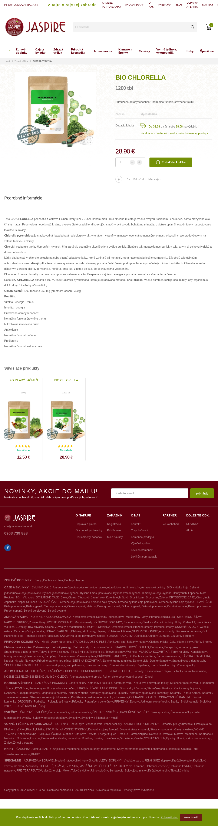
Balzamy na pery (137, 641)
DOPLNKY (62, 724)
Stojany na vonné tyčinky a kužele (171, 729)
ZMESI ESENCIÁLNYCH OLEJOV (46, 676)
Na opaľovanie (75, 665)
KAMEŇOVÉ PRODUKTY (51, 682)
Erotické (123, 734)
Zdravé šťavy (37, 622)
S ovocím (152, 597)
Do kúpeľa (156, 647)
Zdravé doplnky (21, 51)
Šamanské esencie (168, 656)
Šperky (175, 701)
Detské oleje (140, 660)
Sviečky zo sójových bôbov (50, 717)
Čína (199, 597)
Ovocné (35, 738)
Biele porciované (14, 606)
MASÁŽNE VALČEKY (93, 766)
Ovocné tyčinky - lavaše (29, 631)
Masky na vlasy (14, 656)
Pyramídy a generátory (99, 701)
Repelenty (143, 665)
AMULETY (101, 760)
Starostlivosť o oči (102, 647)
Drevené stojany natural (134, 729)
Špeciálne (207, 51)
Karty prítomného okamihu (133, 748)
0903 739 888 (16, 533)
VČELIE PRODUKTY (60, 622)
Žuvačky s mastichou (68, 626)
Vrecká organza (133, 760)
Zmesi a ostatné (23, 742)
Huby (178, 622)
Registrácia (114, 524)
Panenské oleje (13, 635)
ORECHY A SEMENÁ (96, 626)
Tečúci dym (77, 724)
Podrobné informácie (23, 198)
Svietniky (74, 717)
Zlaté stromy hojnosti (187, 688)
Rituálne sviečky (80, 712)
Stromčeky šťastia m (133, 688)
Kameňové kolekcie (100, 682)
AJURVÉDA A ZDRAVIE (39, 760)
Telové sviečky (80, 770)
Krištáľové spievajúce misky (151, 682)
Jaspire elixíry (77, 682)
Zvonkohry (31, 766)
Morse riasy (133, 616)
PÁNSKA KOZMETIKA (196, 656)
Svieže (97, 738)
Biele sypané (34, 606)
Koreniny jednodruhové (110, 616)
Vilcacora (28, 597)
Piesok (30, 729)
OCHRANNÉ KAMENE (143, 697)
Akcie (189, 530)
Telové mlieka (79, 651)
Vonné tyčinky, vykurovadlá (166, 51)
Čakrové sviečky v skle (185, 712)
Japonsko (10, 602)
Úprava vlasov (66, 656)
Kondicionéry (199, 651)
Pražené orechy (143, 626)
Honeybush (180, 593)
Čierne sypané (76, 606)
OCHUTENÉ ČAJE (47, 597)
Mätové (123, 597)
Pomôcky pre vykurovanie (177, 724)
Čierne (72, 597)
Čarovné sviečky (58, 712)
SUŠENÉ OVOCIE (186, 626)
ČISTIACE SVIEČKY (105, 712)
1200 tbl (66, 392)
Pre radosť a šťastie (53, 738)
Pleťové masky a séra (18, 647)
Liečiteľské (173, 748)
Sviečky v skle (160, 712)
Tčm (18, 597)
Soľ (173, 616)
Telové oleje (96, 651)
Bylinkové (44, 734)
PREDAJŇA (164, 4)
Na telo (19, 660)
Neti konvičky (84, 760)
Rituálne (87, 738)
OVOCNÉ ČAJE (49, 602)
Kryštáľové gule (182, 760)
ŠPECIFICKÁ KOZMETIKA (21, 665)
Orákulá (186, 748)
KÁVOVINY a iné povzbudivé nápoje (82, 635)
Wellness (132, 651)
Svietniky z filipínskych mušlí (99, 717)
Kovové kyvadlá (39, 688)
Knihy (190, 51)
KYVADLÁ (21, 688)
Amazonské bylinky (153, 587)
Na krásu (9, 738)
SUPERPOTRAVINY (42, 61)
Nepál (21, 602)
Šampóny (50, 656)
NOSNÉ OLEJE (14, 676)
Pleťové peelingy (61, 647)
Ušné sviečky (99, 770)
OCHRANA (125, 766)
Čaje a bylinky (40, 51)
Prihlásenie (114, 530)
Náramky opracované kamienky (149, 692)
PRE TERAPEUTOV (29, 770)
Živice (8, 742)
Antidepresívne (27, 734)
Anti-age (120, 641)
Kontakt (136, 524)
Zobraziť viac (169, 817)
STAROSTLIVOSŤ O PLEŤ (89, 641)
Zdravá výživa (58, 51)
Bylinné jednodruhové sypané (60, 593)
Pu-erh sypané (13, 610)
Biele (64, 597)
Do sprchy (170, 647)
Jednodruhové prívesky (154, 701)
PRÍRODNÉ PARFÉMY (111, 656)
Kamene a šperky (125, 51)
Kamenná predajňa (142, 537)
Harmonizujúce (138, 734)
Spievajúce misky (136, 770)
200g (23, 392)
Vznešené (126, 738)
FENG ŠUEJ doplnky (158, 760)
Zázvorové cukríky (182, 635)
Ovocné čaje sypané (104, 602)
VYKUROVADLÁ (154, 738)
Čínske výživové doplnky (158, 622)
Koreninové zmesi (84, 616)
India (207, 597)
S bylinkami (137, 597)
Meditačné (191, 734)
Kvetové (167, 734)
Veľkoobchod (171, 524)
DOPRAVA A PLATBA (192, 4)
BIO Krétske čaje (177, 587)
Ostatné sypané (177, 606)
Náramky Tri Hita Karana (185, 692)
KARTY (47, 748)
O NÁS (151, 4)
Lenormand (158, 748)
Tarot (195, 748)
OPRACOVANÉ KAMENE (175, 697)
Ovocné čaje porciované (75, 602)
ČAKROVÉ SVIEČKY (33, 712)
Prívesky (77, 701)
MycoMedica (149, 114)
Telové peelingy (115, 651)
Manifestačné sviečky (17, 717)
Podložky (40, 701)
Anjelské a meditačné (66, 748)
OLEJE (206, 631)
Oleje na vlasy (34, 656)
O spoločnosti (139, 530)
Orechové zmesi (122, 626)
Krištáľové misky (158, 770)
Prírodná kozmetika (78, 51)
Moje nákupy (115, 537)
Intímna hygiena (188, 647)
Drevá (180, 738)
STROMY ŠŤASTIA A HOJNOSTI (97, 688)
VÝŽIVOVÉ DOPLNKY (108, 622)
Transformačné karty (17, 754)
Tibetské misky (180, 770)
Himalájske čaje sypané (156, 593)
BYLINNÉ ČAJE (42, 587)
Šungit (10, 688)
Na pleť (8, 660)
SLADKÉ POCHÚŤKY (120, 635)
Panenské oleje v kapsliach (42, 635)
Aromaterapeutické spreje (85, 676)
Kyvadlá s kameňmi (63, 688)
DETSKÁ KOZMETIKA (87, 660)
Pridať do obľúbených (145, 179)
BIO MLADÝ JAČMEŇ (23, 380)
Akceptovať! (191, 817)
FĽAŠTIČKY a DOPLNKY (62, 671)
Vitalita (36, 748)
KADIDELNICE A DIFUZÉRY (141, 724)
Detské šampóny (160, 660)
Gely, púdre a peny (181, 641)
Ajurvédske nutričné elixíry (123, 587)
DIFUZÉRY (38, 671)
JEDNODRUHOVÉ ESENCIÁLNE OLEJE (105, 671)
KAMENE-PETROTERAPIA (111, 4)
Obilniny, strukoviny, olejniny (88, 631)
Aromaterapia (103, 51)
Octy (145, 616)
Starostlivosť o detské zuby (189, 660)
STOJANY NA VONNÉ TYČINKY (66, 729)
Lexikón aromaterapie (144, 556)
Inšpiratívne (108, 748)
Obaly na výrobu (61, 641)
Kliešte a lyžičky (14, 729)
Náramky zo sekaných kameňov (50, 697)
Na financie (206, 734)
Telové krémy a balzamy (54, 651)
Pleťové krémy (203, 641)
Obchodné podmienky (89, 530)
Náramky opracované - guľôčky (109, 692)
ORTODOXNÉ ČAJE (182, 597)
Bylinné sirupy (132, 622)
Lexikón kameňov (142, 550)
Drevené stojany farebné (103, 729)
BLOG (178, 4)
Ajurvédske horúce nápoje (90, 587)
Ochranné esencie (157, 766)
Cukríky (153, 635)
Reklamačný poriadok (89, 537)
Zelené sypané (57, 610)
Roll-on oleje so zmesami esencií (123, 676)
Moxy (66, 770)
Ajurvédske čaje (63, 587)
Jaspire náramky (30, 692)
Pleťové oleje (41, 647)
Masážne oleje (52, 770)
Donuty (134, 701)
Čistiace (68, 734)
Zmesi (149, 676)
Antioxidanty (166, 631)
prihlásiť (202, 493)
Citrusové (83, 597)
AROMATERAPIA (134, 4)
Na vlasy (30, 660)
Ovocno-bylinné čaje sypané (176, 602)
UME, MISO (184, 616)
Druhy (38, 580)
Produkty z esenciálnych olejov (152, 671)
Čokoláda (141, 635)
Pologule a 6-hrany (59, 701)
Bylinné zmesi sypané (127, 593)
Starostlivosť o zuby (163, 665)
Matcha (91, 606)
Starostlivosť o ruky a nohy (21, 651)
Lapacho (193, 593)
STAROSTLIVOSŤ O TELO (132, 647)
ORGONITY (25, 701)
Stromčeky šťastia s (159, 688)
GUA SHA (72, 766)
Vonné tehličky (113, 724)
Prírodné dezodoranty (122, 665)
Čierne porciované (55, 606)
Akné (111, 641)
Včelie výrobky (186, 665)
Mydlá (45, 641)
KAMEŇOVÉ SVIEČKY (134, 712)
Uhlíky (40, 729)
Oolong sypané (131, 606)
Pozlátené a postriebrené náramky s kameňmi (99, 697)
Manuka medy (83, 622)
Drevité (92, 734)
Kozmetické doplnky (52, 665)
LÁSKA (112, 766)
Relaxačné (73, 738)
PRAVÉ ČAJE (204, 602)
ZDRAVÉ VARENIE (58, 631)
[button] (10, 51)
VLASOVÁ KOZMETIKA (154, 651)
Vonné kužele (94, 724)
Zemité (138, 738)
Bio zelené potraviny (188, 631)
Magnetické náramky (54, 692)
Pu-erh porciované (199, 606)
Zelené (163, 597)
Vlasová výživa (86, 656)
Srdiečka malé (189, 701)
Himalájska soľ (203, 724)
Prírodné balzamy (96, 665)
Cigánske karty (90, 748)
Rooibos (9, 597)
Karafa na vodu (122, 682)
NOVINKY (207, 4)
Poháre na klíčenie (119, 631)
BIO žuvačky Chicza (41, 626)
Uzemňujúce (111, 738)
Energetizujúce (107, 734)
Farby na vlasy (180, 651)
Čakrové (56, 734)
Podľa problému (74, 580)
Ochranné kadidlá (180, 766)
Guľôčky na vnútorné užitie (189, 671)
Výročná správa (140, 543)
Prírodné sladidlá (159, 616)
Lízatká (164, 635)
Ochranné (23, 738)
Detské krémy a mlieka (117, 660)
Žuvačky (21, 626)
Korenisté (112, 597)
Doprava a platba (86, 524)
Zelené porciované (35, 610)
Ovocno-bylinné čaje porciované (138, 602)
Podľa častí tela (53, 580)
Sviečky (144, 51)
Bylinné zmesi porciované (96, 593)
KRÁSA (59, 766)
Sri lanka (31, 602)
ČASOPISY (23, 748)
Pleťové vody (81, 647)
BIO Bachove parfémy (141, 656)
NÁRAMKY (11, 692)
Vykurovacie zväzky (198, 738)
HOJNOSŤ (46, 766)
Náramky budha (78, 692)
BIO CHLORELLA (66, 380)
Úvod (7, 61)
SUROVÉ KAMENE (25, 706)
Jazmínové (98, 597)
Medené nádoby (65, 760)
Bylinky (170, 738)
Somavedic (116, 770)
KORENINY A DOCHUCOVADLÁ (51, 616)
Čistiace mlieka (158, 641)
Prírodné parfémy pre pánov (54, 660)
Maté (203, 593)
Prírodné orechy (164, 626)
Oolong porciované (108, 606)
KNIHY (35, 754)
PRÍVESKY (121, 701)
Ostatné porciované (154, 606)
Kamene (139, 766)
